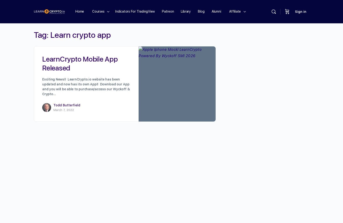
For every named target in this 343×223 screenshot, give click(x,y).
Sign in (300, 12)
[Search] (273, 11)
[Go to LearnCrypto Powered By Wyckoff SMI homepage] (49, 11)
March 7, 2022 (63, 110)
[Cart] (287, 11)
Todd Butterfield (66, 105)
